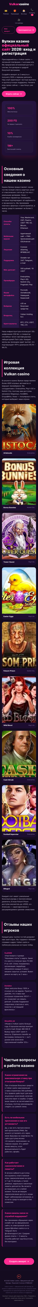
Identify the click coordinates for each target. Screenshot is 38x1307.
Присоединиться (24, 30)
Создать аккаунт (17, 1261)
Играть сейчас (12, 94)
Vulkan (19, 4)
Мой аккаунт (7, 30)
